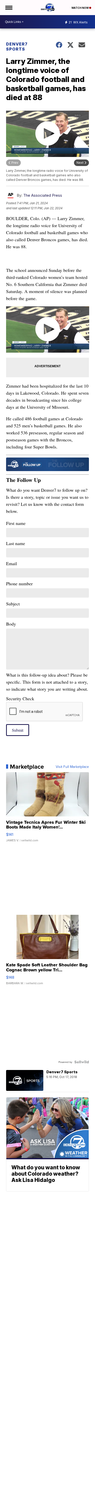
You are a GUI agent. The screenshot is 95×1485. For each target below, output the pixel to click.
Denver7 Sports (17, 47)
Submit (17, 730)
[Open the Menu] (8, 7)
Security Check (20, 698)
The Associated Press (42, 195)
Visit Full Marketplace (72, 766)
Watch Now (80, 7)
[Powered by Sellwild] (81, 1062)
